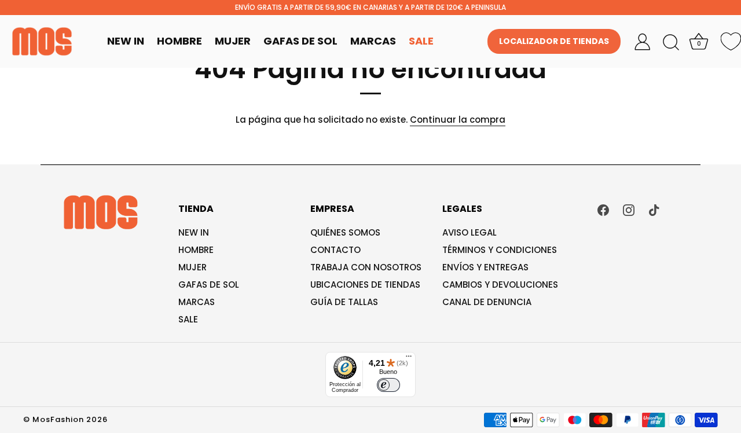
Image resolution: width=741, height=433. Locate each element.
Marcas (373, 41)
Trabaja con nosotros (365, 267)
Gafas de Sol (300, 41)
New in (193, 232)
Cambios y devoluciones (500, 284)
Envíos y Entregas (485, 267)
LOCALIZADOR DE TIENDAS (554, 41)
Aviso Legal (469, 232)
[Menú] (409, 359)
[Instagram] (628, 209)
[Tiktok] (654, 209)
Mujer (233, 41)
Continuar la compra (457, 119)
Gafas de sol (208, 284)
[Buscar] (671, 43)
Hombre (179, 41)
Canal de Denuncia (486, 302)
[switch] (388, 385)
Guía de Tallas (344, 302)
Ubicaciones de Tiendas (365, 284)
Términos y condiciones (499, 250)
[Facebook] (603, 209)
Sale (421, 41)
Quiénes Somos (345, 232)
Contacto (335, 250)
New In (125, 41)
